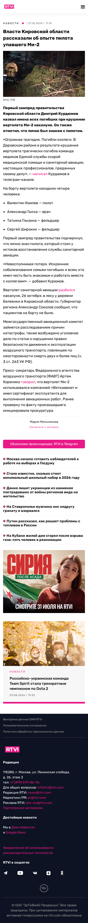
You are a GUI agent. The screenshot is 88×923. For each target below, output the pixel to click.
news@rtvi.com (39, 792)
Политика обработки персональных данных (33, 731)
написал (40, 174)
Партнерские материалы (23, 808)
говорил (28, 382)
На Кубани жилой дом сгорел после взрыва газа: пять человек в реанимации (43, 538)
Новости (11, 23)
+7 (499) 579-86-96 (24, 782)
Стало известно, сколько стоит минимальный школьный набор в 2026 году (41, 475)
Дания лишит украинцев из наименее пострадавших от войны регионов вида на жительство (40, 492)
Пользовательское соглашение (24, 725)
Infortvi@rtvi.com (50, 787)
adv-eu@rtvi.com (39, 803)
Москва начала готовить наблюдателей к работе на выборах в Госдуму (41, 461)
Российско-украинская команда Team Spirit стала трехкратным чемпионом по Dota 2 (39, 683)
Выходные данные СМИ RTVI (22, 719)
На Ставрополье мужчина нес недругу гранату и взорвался (38, 509)
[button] (83, 6)
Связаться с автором (44, 427)
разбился (67, 290)
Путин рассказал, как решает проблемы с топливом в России (41, 523)
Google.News (16, 832)
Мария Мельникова (44, 422)
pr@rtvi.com (37, 798)
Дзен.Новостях (23, 827)
